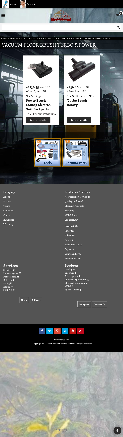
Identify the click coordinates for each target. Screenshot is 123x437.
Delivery (7, 279)
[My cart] (117, 15)
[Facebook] (42, 331)
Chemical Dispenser (75, 282)
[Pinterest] (80, 331)
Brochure (70, 272)
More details (38, 120)
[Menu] (3, 16)
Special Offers (72, 289)
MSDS (68, 286)
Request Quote (11, 273)
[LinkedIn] (65, 331)
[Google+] (57, 331)
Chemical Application (76, 279)
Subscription (72, 276)
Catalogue (70, 269)
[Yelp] (73, 331)
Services (8, 269)
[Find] (118, 27)
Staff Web (8, 289)
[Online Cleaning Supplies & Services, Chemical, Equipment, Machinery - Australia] (60, 15)
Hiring (6, 283)
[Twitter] (49, 331)
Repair (7, 286)
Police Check (10, 276)
